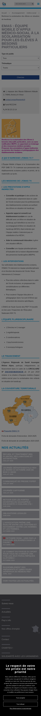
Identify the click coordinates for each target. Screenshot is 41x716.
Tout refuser (20, 704)
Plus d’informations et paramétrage (20, 708)
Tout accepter (20, 698)
